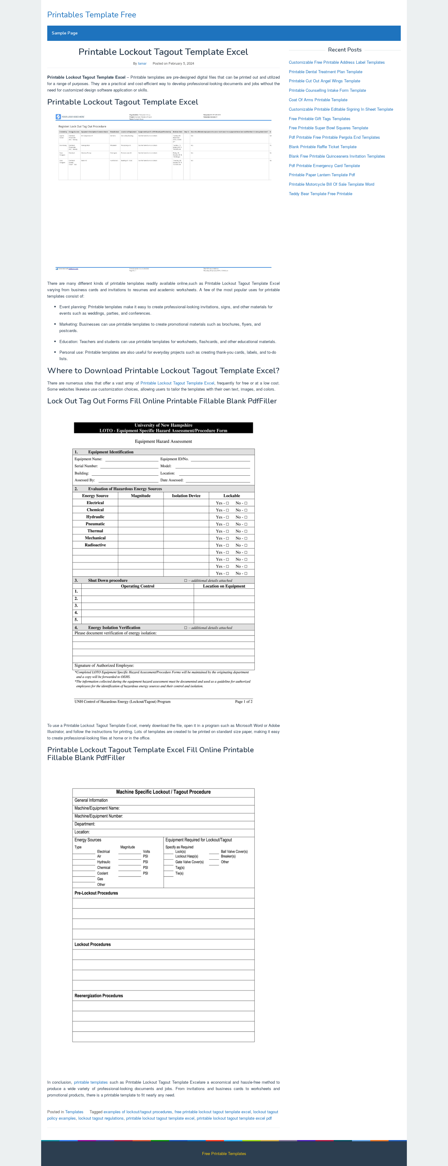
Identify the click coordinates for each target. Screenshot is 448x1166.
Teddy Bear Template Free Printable (320, 193)
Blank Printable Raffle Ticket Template (323, 146)
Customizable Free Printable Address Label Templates (337, 62)
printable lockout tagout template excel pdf (234, 1118)
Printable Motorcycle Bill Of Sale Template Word (331, 184)
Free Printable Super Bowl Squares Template (328, 128)
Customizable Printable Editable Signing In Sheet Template (341, 109)
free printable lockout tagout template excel (213, 1111)
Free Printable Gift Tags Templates (319, 118)
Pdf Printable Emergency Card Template (324, 165)
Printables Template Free (91, 14)
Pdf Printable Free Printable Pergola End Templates (334, 137)
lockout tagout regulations (101, 1118)
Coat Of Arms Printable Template (318, 99)
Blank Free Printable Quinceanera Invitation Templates (337, 156)
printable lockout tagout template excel (160, 1118)
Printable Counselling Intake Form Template (327, 90)
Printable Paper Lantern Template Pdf (322, 174)
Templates (74, 1111)
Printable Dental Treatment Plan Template (325, 71)
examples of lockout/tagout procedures (138, 1111)
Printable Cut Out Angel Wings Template (324, 81)
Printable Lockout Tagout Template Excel (177, 383)
